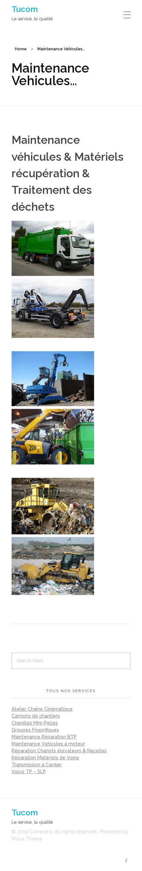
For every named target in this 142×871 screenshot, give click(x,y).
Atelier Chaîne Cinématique (42, 709)
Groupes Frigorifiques (35, 730)
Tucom (25, 9)
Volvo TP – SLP (29, 771)
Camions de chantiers (36, 716)
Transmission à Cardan (36, 764)
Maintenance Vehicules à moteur (48, 743)
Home (21, 49)
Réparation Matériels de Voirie (45, 757)
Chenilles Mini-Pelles (35, 723)
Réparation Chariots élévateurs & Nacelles (59, 750)
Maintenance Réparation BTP (44, 736)
